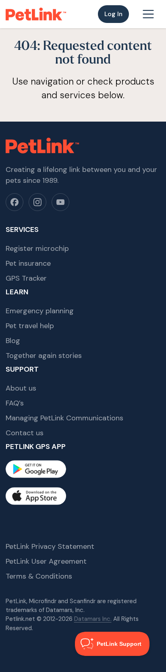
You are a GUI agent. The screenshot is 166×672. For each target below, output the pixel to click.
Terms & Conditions (39, 576)
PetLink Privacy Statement (50, 546)
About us (21, 388)
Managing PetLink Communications (64, 418)
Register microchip (37, 248)
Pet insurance (28, 263)
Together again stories (44, 355)
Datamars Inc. (93, 619)
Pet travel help (30, 326)
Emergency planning (40, 311)
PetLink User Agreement (46, 561)
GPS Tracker (26, 278)
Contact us (25, 433)
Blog (13, 340)
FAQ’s (15, 403)
